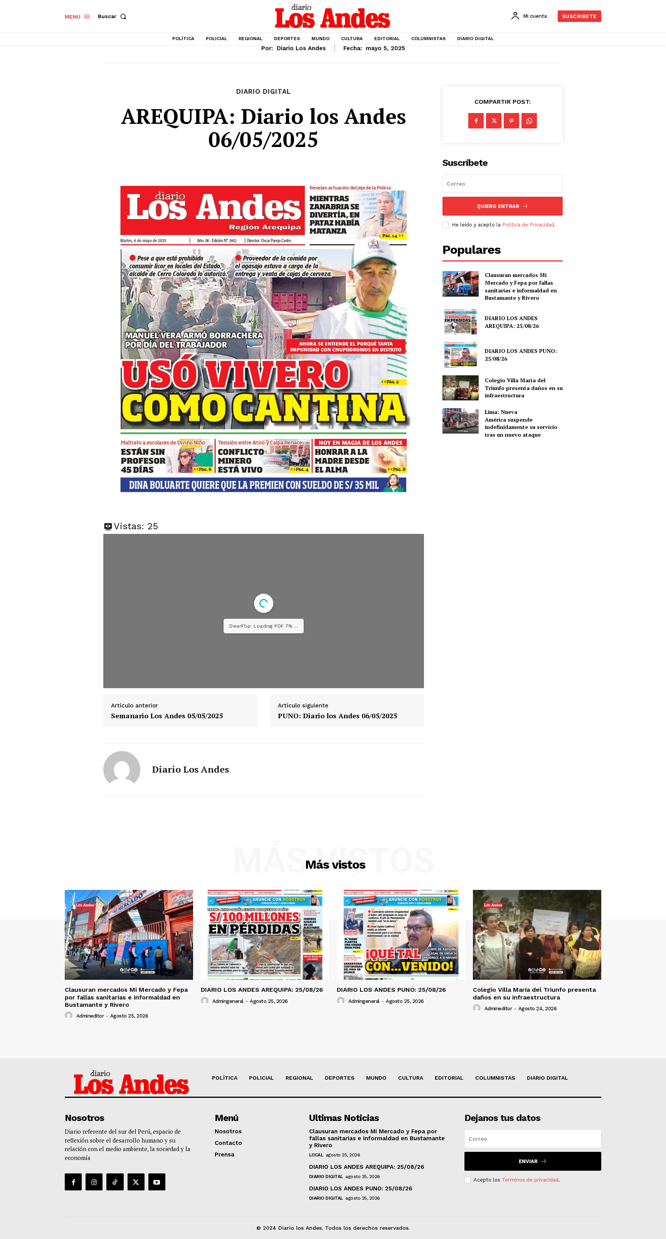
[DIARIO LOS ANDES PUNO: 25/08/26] (460, 354)
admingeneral (228, 1001)
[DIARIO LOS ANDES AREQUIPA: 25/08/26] (460, 321)
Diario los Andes (301, 48)
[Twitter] (493, 120)
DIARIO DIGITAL (263, 91)
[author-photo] (70, 1015)
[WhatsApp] (529, 120)
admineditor (90, 1016)
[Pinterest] (511, 120)
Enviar (528, 1161)
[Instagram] (94, 1181)
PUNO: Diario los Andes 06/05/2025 (337, 716)
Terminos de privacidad (530, 1180)
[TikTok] (114, 1181)
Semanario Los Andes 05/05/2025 (167, 716)
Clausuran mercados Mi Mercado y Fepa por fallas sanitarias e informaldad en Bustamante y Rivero (521, 286)
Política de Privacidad (528, 225)
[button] (114, 16)
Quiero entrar (498, 206)
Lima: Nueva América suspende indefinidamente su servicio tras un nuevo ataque (521, 423)
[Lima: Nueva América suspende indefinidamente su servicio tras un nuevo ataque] (460, 420)
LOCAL (316, 1155)
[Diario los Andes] (121, 769)
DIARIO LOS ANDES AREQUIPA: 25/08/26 (512, 321)
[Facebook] (476, 120)
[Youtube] (156, 1181)
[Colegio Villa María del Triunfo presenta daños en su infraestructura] (460, 387)
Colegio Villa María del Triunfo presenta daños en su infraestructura (524, 387)
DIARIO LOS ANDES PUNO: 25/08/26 (391, 989)
